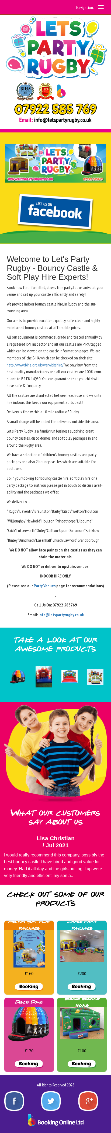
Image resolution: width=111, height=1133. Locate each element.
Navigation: (85, 7)
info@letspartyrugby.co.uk (61, 614)
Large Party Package (82, 925)
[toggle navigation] (101, 7)
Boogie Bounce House (82, 1002)
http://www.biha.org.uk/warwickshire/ (35, 365)
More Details (29, 986)
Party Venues (45, 585)
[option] (17, 677)
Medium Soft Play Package (29, 925)
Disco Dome (29, 1002)
